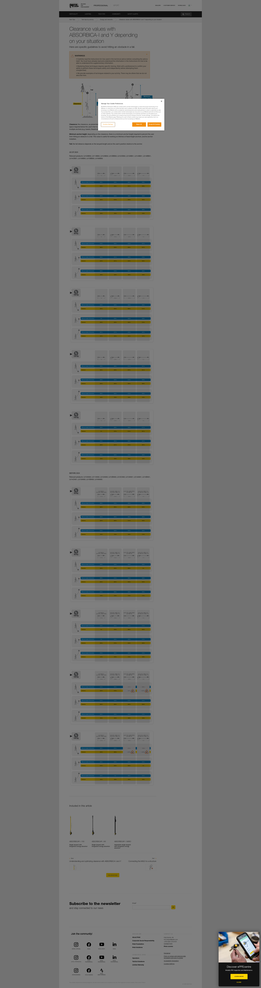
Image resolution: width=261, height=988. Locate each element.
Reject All (139, 124)
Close (239, 982)
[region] (131, 114)
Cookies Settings (108, 124)
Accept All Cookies (154, 124)
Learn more (239, 976)
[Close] (161, 101)
